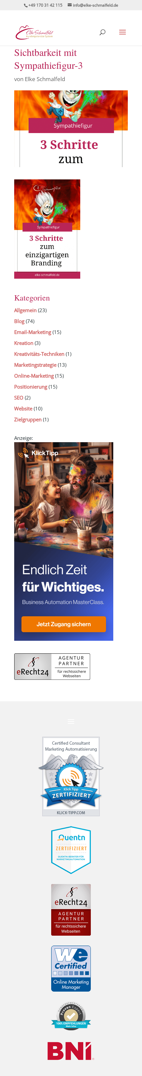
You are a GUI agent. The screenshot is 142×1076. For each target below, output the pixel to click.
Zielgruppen (28, 419)
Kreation (23, 343)
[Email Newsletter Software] (63, 638)
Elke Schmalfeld (45, 79)
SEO (18, 397)
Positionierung (30, 386)
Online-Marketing (34, 375)
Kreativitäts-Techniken (39, 354)
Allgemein (25, 310)
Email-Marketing (32, 332)
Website (23, 408)
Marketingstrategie (35, 364)
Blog (19, 321)
